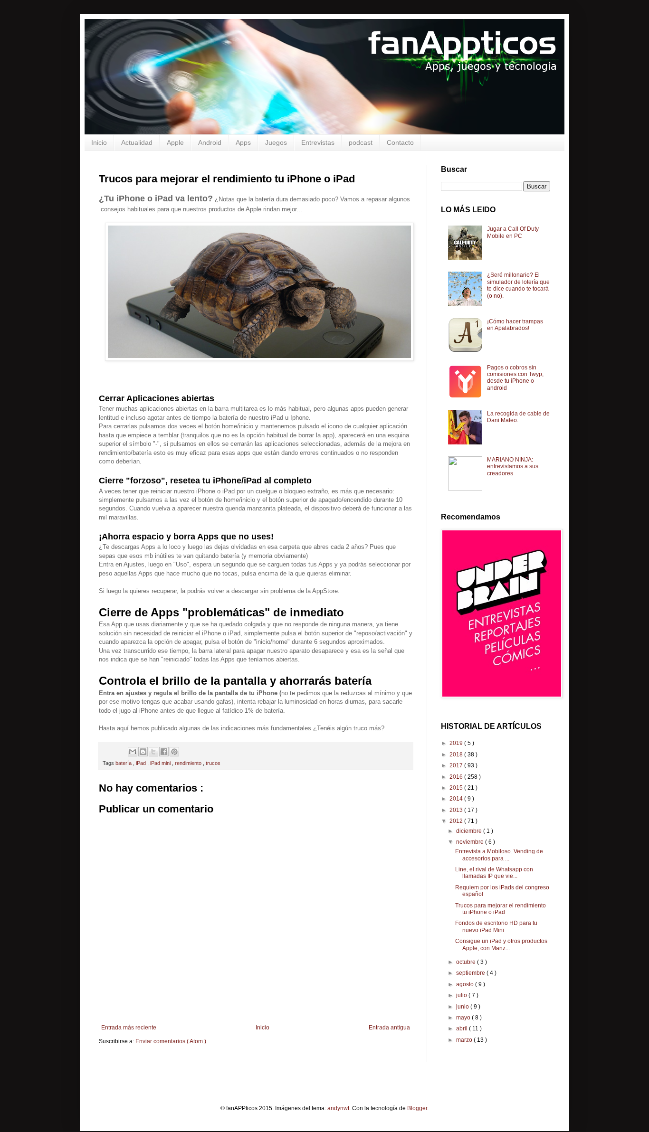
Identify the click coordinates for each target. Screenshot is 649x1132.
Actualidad (137, 142)
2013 (456, 810)
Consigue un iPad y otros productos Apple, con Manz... (501, 944)
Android (209, 142)
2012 (456, 821)
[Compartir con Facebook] (164, 751)
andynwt (338, 1108)
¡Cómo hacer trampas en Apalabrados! (515, 324)
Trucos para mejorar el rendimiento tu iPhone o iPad (500, 908)
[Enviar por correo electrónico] (132, 751)
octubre (466, 962)
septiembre (471, 973)
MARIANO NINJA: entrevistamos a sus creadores (512, 466)
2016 (456, 777)
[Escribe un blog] (143, 751)
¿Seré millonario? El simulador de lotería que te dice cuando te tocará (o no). (518, 285)
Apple (175, 142)
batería (124, 763)
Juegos (276, 142)
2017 (456, 765)
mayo (464, 1017)
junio (463, 1006)
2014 (456, 798)
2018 (456, 754)
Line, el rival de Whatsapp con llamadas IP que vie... (494, 872)
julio (462, 995)
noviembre (470, 842)
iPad (141, 763)
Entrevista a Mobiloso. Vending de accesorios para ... (499, 854)
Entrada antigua (389, 1027)
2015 (456, 787)
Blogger (417, 1108)
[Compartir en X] (153, 751)
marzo (465, 1040)
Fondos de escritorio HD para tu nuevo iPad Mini (496, 926)
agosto (465, 984)
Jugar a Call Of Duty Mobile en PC (513, 232)
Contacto (400, 142)
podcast (360, 142)
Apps (243, 142)
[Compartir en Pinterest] (174, 751)
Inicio (99, 142)
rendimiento (189, 763)
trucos (213, 763)
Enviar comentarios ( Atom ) (170, 1041)
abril (462, 1028)
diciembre (469, 831)
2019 (456, 743)
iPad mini (161, 763)
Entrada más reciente (128, 1027)
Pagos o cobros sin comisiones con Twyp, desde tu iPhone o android (515, 377)
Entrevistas (317, 142)
